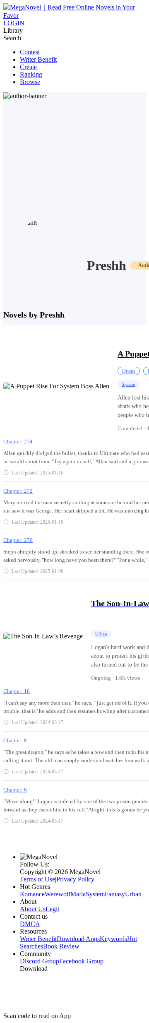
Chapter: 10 (16, 691)
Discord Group (39, 961)
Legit (52, 908)
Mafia (78, 894)
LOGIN (13, 22)
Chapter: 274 (18, 441)
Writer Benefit (38, 59)
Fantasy (115, 894)
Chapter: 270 (18, 540)
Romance (32, 894)
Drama (128, 371)
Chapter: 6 (15, 790)
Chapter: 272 (18, 491)
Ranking (31, 74)
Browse (30, 81)
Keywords (113, 938)
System (128, 384)
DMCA (30, 923)
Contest (30, 51)
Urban (101, 633)
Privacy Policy (75, 879)
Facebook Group (81, 961)
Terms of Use (37, 879)
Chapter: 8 (15, 740)
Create (28, 66)
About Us (33, 908)
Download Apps (78, 938)
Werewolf (57, 894)
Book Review (61, 946)
